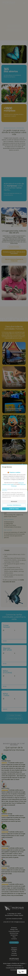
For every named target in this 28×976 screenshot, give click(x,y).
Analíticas (16, 489)
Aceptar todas (14, 508)
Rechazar (14, 501)
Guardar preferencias (14, 505)
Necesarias (10, 489)
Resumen (4, 489)
